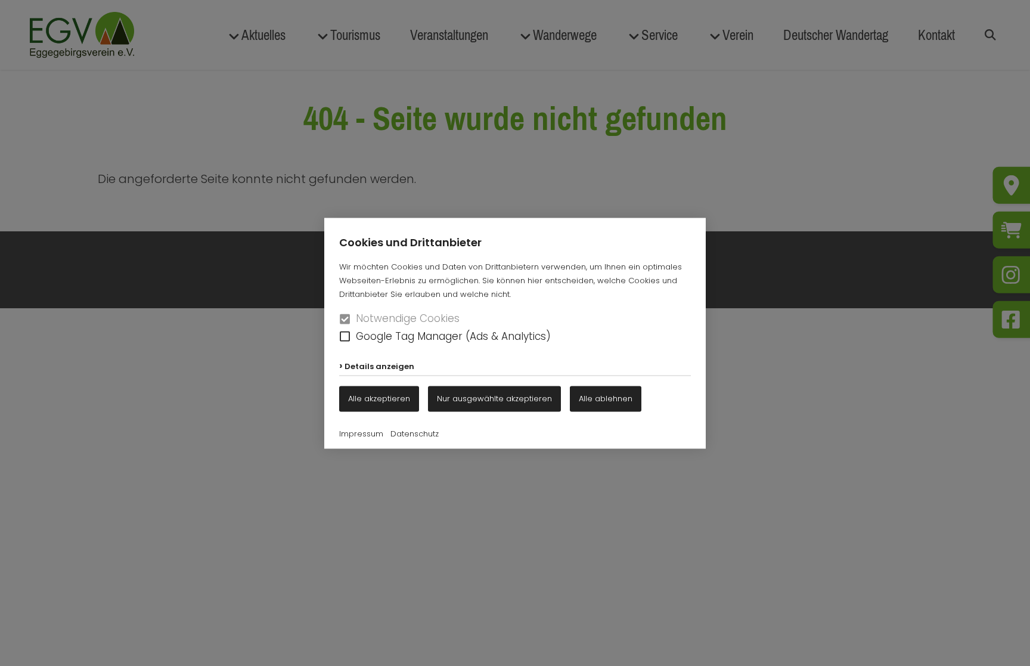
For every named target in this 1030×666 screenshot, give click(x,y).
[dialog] (515, 333)
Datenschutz (414, 433)
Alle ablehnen (605, 398)
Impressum (361, 433)
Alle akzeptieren (379, 398)
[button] (344, 336)
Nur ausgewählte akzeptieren (494, 398)
